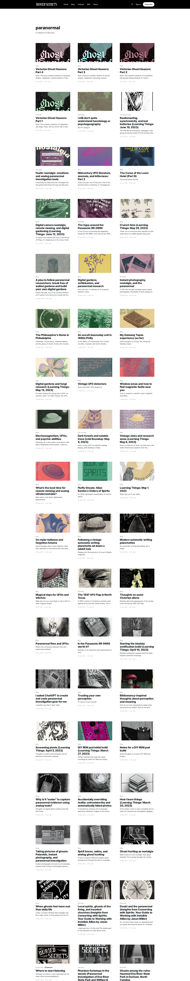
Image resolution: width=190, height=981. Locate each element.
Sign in (138, 4)
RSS (88, 4)
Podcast (81, 4)
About (95, 4)
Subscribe (148, 4)
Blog (73, 4)
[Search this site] (132, 4)
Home (66, 4)
